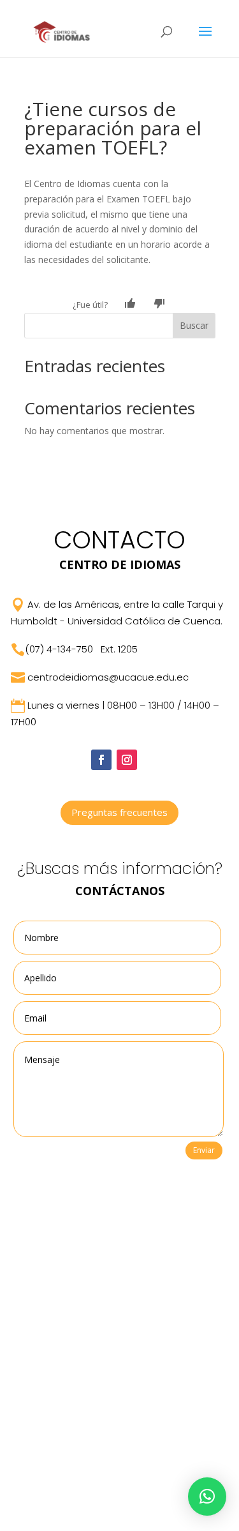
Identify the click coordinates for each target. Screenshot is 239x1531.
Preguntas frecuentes (119, 812)
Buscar (194, 325)
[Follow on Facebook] (101, 760)
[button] (207, 1496)
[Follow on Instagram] (127, 760)
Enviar (204, 1150)
